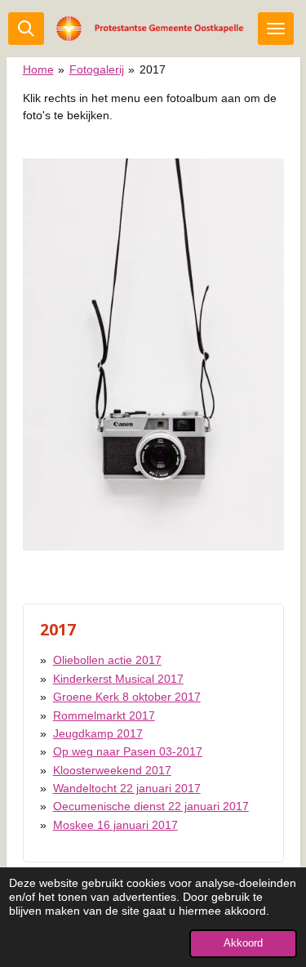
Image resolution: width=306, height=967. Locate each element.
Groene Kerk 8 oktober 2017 (127, 696)
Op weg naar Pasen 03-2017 (127, 751)
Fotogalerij (96, 69)
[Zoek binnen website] (26, 28)
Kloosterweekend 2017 (112, 770)
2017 (153, 69)
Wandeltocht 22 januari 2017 (127, 788)
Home (38, 69)
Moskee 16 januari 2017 (115, 824)
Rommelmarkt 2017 (104, 715)
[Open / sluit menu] (276, 28)
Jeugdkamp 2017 (98, 733)
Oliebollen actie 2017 (107, 659)
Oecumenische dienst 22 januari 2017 (151, 806)
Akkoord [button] (243, 943)
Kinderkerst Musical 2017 (118, 678)
